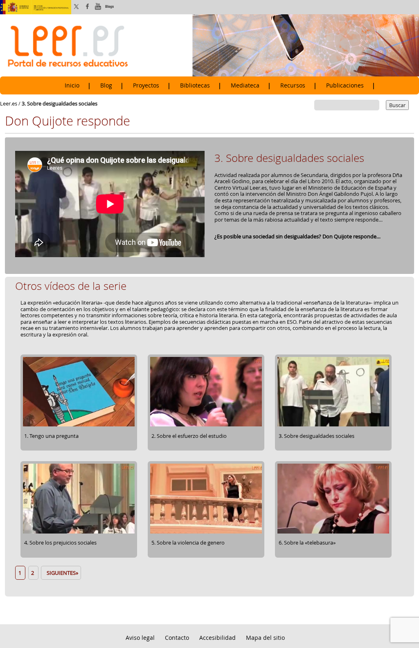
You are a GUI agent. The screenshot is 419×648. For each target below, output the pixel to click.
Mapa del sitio (265, 637)
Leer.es (8, 103)
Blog (106, 85)
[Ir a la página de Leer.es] (209, 45)
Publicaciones (345, 85)
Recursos (292, 85)
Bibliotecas (195, 85)
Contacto (177, 637)
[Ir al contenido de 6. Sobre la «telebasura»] (333, 532)
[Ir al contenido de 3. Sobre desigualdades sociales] (333, 425)
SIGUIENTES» (61, 572)
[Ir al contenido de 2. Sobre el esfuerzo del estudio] (206, 425)
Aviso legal (140, 637)
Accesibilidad (217, 637)
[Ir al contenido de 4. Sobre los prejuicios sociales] (78, 532)
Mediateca (245, 85)
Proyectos (146, 85)
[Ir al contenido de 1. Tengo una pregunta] (78, 425)
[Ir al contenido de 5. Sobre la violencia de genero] (206, 532)
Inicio (72, 85)
